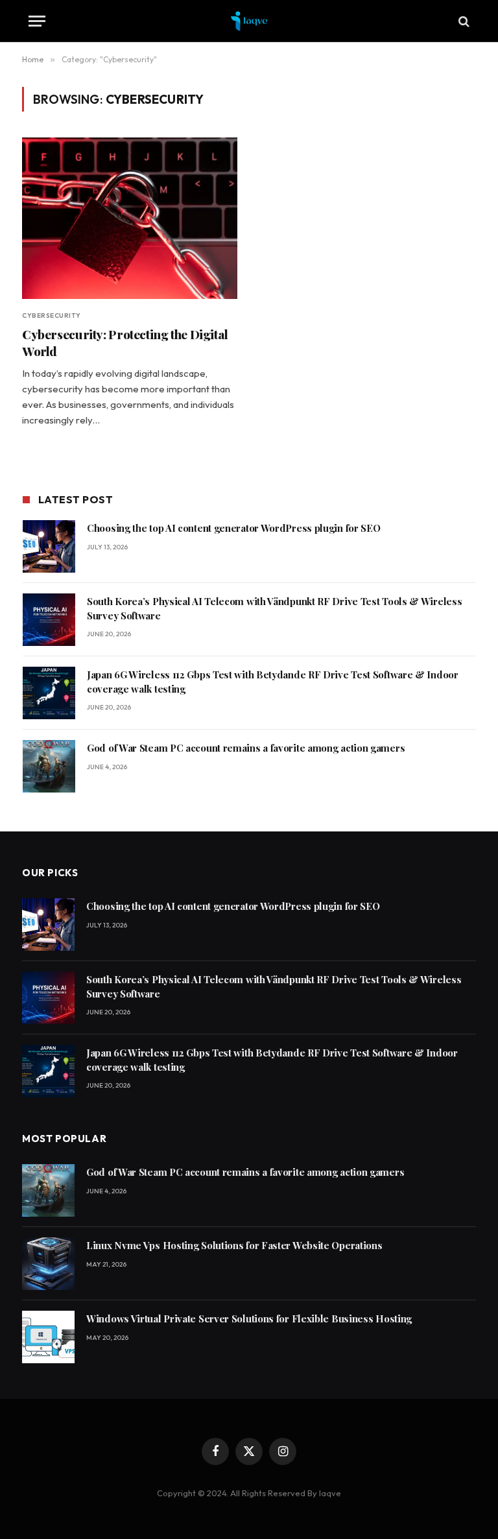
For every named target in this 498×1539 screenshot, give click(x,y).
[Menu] (37, 21)
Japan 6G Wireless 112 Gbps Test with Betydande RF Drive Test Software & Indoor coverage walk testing (272, 681)
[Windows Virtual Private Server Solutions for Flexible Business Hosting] (48, 1337)
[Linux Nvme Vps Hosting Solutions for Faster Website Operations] (48, 1263)
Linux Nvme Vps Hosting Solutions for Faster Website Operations (234, 1245)
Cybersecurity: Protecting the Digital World (125, 342)
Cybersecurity (51, 315)
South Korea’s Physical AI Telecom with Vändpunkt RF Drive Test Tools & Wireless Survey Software (274, 608)
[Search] (462, 21)
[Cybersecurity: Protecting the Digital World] (129, 218)
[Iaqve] (249, 21)
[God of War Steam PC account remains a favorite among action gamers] (49, 766)
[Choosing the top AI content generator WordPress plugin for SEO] (49, 546)
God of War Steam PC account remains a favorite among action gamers (246, 747)
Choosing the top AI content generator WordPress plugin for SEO (233, 527)
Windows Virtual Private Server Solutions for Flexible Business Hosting (249, 1318)
